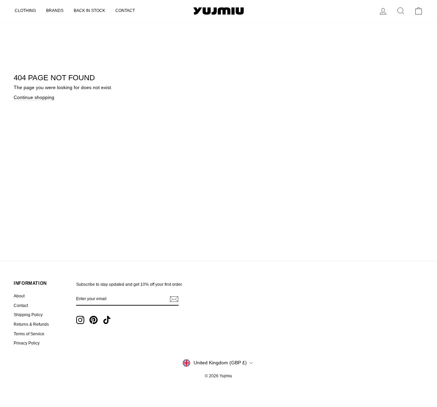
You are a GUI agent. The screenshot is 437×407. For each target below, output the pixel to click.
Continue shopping (34, 97)
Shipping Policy (28, 314)
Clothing (25, 10)
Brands (55, 10)
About (19, 296)
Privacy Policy (27, 343)
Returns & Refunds (31, 324)
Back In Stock (89, 10)
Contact (125, 10)
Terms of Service (29, 334)
